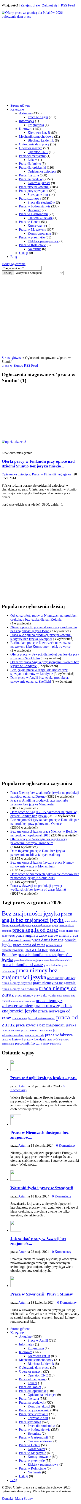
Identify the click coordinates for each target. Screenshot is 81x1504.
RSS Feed (68, 5)
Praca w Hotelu (29, 222)
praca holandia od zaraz (22, 964)
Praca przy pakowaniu (34, 187)
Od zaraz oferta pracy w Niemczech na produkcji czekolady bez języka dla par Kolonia (43, 617)
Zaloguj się (49, 5)
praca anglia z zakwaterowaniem (42, 935)
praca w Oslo (53, 1039)
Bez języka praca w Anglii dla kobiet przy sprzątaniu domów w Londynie (39, 672)
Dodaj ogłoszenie (13, 264)
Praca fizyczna (29, 175)
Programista (36, 125)
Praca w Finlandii (44, 474)
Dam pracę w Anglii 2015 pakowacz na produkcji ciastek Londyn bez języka (44, 814)
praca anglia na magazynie (45, 925)
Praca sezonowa (30, 198)
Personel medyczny (32, 156)
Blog (13, 256)
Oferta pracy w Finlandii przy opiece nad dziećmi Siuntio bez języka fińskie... (38, 463)
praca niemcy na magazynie (54, 983)
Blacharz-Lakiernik (41, 140)
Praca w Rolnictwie (32, 245)
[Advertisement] (40, 59)
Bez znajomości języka (31, 913)
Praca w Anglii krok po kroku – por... (43, 1078)
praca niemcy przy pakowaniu (35, 995)
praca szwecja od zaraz (20, 1030)
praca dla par (36, 949)
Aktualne (25, 113)
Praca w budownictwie (34, 206)
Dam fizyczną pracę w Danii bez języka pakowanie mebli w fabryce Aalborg (37, 852)
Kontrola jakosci (39, 183)
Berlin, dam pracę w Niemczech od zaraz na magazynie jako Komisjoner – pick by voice (40, 644)
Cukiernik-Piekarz (40, 218)
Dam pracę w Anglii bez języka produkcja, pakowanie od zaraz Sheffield (39, 679)
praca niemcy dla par (61, 978)
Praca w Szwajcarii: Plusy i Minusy (41, 1294)
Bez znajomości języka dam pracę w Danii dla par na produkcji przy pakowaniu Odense (44, 821)
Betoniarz (34, 210)
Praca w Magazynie (32, 229)
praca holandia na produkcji (58, 960)
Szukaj (7, 272)
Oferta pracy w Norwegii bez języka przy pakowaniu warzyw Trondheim (38, 841)
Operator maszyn (30, 148)
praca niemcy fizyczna (17, 983)
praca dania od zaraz (29, 945)
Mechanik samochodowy (36, 136)
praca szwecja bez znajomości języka (46, 1025)
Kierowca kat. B (39, 132)
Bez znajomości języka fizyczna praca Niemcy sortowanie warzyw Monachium (42, 864)
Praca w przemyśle (32, 237)
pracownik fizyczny (28, 1043)
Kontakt (7, 1498)
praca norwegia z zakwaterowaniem (33, 1018)
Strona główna (20, 105)
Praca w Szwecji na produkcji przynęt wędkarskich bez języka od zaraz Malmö (38, 887)
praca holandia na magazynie (28, 960)
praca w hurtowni (12, 1039)
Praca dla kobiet (30, 163)
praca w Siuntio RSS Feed (20, 365)
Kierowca (25, 129)
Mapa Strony (24, 1498)
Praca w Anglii (38, 117)
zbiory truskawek (52, 1043)
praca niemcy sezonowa (23, 1001)
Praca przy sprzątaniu (33, 191)
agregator (64, 474)
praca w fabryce (59, 1034)
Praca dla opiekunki (32, 167)
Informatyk (26, 121)
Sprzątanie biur (38, 194)
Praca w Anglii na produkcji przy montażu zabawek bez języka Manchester (39, 802)
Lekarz (32, 160)
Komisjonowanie (39, 233)
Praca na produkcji (31, 179)
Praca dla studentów (41, 202)
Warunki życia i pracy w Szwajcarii (41, 1188)
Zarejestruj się (30, 5)
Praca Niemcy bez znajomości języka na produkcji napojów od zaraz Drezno (44, 794)
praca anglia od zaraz (35, 930)
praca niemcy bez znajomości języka (29, 974)
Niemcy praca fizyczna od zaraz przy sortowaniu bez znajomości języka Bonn (43, 629)
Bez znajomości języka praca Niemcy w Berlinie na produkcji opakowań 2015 (43, 833)
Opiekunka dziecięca (42, 171)
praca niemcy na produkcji (20, 989)
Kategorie (17, 109)
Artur (22, 1086)
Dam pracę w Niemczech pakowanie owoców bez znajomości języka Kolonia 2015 (44, 876)
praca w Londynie (35, 1039)
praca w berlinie (34, 1035)
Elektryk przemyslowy (43, 241)
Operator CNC (38, 152)
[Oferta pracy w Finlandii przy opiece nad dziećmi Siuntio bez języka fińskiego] (14, 442)
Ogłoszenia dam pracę (34, 144)
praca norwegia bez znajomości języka (37, 1008)
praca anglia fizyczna (20, 925)
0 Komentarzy (66, 1145)
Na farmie (34, 249)
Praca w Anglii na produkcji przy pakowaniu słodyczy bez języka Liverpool (40, 637)
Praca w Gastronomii (33, 214)
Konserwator (36, 225)
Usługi (23, 253)
